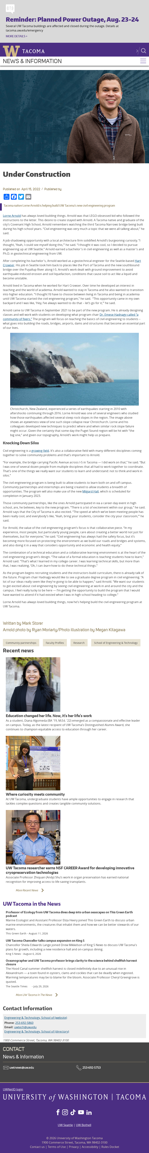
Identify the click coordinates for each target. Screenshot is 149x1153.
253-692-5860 (24, 1023)
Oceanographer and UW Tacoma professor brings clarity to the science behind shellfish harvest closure (71, 962)
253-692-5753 (91, 1068)
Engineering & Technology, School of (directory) (36, 1032)
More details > (16, 36)
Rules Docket (110, 1147)
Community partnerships (21, 643)
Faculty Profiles (55, 643)
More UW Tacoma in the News (28, 997)
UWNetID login (13, 1089)
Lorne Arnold (12, 216)
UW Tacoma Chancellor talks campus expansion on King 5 (45, 940)
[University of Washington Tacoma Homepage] (74, 1100)
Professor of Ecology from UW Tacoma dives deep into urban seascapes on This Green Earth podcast (69, 914)
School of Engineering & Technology (116, 643)
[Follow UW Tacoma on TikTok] (73, 1112)
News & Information (32, 61)
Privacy (74, 1147)
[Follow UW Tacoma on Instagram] (65, 1112)
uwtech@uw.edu (25, 1027)
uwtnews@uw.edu (21, 1068)
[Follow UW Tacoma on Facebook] (58, 1112)
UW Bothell (83, 1125)
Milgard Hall (90, 491)
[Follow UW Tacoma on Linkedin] (89, 1112)
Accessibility (90, 1147)
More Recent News (21, 892)
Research (79, 643)
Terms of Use (57, 1147)
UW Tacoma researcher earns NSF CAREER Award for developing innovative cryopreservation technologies (70, 870)
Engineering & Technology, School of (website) (35, 1018)
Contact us (37, 1147)
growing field (40, 451)
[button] (143, 61)
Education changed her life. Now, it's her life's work (49, 715)
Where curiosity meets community (35, 794)
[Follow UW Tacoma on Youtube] (81, 1112)
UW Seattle (65, 1125)
